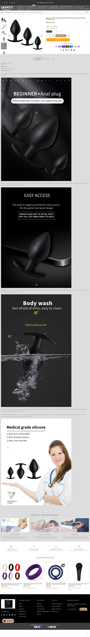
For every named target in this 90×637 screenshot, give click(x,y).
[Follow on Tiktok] (15, 615)
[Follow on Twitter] (4, 615)
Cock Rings (21, 7)
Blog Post (39, 603)
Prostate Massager (42, 6)
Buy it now (58, 39)
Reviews (47, 58)
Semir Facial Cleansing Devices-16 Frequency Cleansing (79, 584)
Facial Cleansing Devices (56, 7)
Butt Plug (54, 6)
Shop (28, 9)
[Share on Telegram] (12, 3)
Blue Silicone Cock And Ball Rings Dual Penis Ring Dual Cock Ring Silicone (56, 584)
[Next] (41, 35)
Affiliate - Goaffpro (56, 606)
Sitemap (39, 614)
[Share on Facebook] (2, 3)
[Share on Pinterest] (7, 3)
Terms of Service (41, 609)
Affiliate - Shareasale (56, 609)
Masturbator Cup (66, 6)
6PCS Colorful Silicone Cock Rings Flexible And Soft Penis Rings (11, 584)
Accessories (32, 7)
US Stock (20, 6)
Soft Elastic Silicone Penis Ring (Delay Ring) (33, 584)
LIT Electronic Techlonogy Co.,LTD (51, 625)
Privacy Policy (40, 606)
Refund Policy (22, 611)
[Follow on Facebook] (1, 615)
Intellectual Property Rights (43, 611)
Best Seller (30, 6)
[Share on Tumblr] (9, 3)
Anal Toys (42, 7)
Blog (68, 7)
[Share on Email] (14, 3)
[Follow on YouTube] (12, 615)
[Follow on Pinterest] (9, 615)
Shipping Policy (22, 614)
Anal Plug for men (8, 12)
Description (38, 58)
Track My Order (22, 616)
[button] (49, 26)
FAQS (20, 603)
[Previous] (9, 35)
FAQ (53, 58)
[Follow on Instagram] (7, 615)
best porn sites (55, 611)
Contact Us (21, 609)
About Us (20, 9)
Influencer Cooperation (57, 603)
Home (2, 12)
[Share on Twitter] (4, 3)
